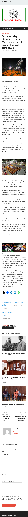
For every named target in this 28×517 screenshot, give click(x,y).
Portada (7, 33)
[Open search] (24, 28)
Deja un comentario (15, 50)
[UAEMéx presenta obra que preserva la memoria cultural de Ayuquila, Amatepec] (14, 394)
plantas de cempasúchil (8, 328)
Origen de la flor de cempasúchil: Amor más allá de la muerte (19, 302)
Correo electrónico (8, 481)
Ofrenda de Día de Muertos (9, 326)
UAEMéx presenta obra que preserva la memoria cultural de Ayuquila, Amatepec (13, 403)
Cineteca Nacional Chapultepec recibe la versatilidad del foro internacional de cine (14, 354)
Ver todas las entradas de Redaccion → (19, 432)
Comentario (6, 454)
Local (3, 33)
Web (3, 488)
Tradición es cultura (15, 512)
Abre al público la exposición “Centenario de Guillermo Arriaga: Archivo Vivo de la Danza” (13, 378)
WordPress (9, 515)
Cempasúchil (12, 325)
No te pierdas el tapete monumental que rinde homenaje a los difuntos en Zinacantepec (7, 314)
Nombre (4, 474)
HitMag (15, 515)
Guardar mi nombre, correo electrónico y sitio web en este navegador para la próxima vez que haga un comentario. (13, 499)
